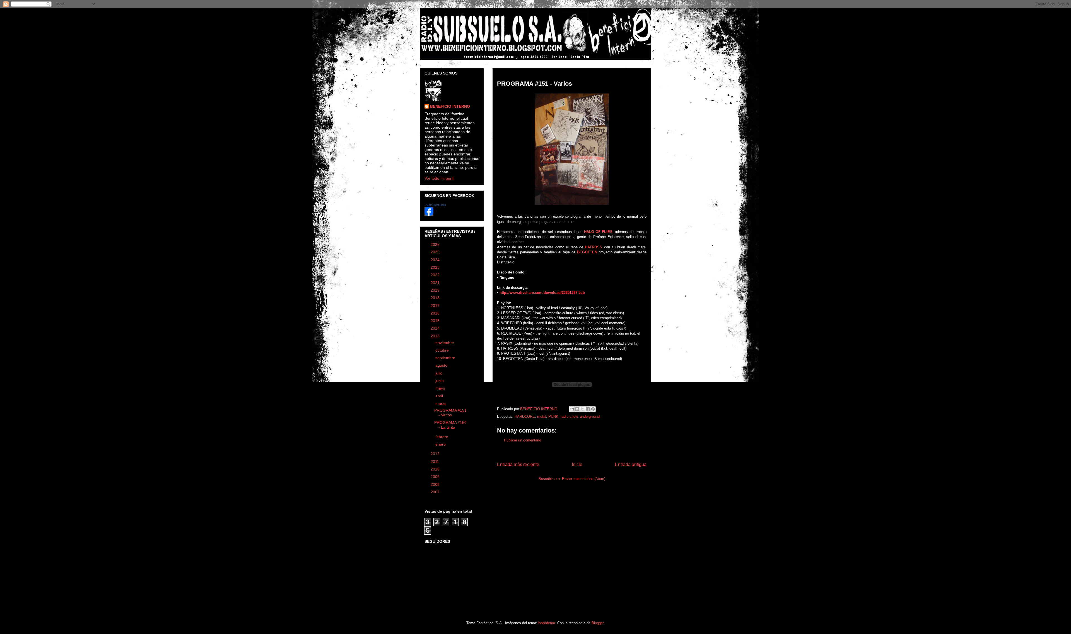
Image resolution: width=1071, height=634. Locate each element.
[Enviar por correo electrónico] (572, 409)
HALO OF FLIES (598, 232)
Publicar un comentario (522, 440)
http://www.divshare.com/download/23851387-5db (542, 292)
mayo (440, 388)
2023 (436, 267)
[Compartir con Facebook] (587, 409)
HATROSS (593, 247)
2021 (436, 282)
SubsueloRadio (436, 204)
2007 (436, 492)
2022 (436, 275)
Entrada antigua (631, 464)
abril (439, 396)
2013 (436, 336)
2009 (436, 476)
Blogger (598, 623)
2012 (436, 454)
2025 (436, 252)
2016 (436, 313)
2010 (436, 469)
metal (541, 416)
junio (440, 380)
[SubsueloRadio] (428, 214)
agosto (441, 365)
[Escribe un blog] (577, 409)
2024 (436, 260)
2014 (436, 328)
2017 (436, 305)
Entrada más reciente (518, 464)
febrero (442, 436)
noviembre (445, 342)
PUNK (553, 416)
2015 (436, 320)
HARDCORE (525, 416)
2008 (436, 484)
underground (590, 416)
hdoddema (546, 623)
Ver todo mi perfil (439, 178)
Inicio (577, 464)
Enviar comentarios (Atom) (583, 479)
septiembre (445, 358)
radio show (569, 416)
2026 (436, 244)
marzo (441, 403)
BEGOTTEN (587, 252)
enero (441, 444)
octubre (442, 350)
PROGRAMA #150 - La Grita (450, 424)
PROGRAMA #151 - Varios (450, 412)
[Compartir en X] (582, 409)
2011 (435, 461)
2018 (436, 298)
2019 (436, 290)
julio (439, 373)
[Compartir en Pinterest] (593, 409)
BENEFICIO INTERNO (450, 106)
